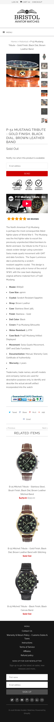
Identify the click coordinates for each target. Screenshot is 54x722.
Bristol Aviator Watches (25, 710)
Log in (15, 2)
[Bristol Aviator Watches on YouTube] (22, 700)
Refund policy (27, 655)
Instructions (27, 643)
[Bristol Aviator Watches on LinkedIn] (37, 700)
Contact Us (27, 631)
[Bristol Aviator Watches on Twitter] (12, 700)
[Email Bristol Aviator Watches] (42, 700)
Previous (11, 428)
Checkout (37, 2)
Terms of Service (27, 647)
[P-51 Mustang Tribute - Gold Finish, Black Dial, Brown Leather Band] (22, 70)
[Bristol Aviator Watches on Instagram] (32, 700)
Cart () (26, 2)
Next (44, 428)
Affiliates (27, 651)
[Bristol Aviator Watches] (27, 17)
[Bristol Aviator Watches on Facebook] (17, 700)
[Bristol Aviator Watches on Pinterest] (27, 700)
